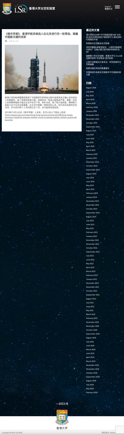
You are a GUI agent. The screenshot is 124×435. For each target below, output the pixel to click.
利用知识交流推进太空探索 (97, 43)
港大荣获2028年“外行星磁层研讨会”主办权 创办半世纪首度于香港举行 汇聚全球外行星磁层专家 (104, 37)
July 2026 (90, 91)
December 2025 (92, 115)
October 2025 (91, 123)
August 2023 (91, 216)
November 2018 (92, 369)
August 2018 (91, 380)
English (108, 6)
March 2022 (90, 271)
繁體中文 (108, 9)
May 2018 (90, 388)
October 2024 (91, 166)
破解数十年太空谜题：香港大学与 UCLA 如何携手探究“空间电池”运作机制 (104, 57)
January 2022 (91, 279)
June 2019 (90, 353)
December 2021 (92, 283)
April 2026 (90, 99)
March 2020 (90, 349)
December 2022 (92, 240)
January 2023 (91, 236)
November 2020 (92, 326)
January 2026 (91, 111)
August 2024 (91, 173)
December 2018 (92, 365)
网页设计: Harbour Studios (112, 433)
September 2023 (93, 212)
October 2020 (91, 330)
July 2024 (90, 177)
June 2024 (90, 181)
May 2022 (90, 263)
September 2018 (93, 377)
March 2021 (90, 314)
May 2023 (90, 228)
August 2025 (91, 130)
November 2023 (92, 205)
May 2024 (90, 185)
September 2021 (93, 294)
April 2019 (90, 357)
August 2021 (91, 298)
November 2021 (92, 287)
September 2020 (93, 334)
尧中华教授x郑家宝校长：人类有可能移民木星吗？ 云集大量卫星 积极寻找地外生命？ (104, 49)
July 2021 (90, 302)
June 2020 (90, 345)
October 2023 (91, 209)
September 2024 (93, 169)
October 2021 (91, 291)
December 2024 (92, 162)
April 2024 (90, 189)
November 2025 (92, 119)
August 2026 (91, 87)
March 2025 (90, 150)
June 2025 (90, 138)
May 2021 (90, 310)
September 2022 (93, 252)
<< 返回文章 (62, 403)
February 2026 (92, 107)
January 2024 (91, 197)
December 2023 (92, 201)
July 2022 (90, 255)
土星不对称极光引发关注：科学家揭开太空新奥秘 (103, 63)
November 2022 (92, 244)
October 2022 (91, 248)
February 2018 (92, 392)
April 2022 (90, 267)
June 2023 (90, 224)
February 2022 (92, 275)
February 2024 (92, 193)
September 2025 (93, 126)
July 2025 (90, 134)
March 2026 (90, 103)
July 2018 (90, 384)
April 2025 (90, 146)
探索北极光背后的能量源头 (97, 68)
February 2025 (92, 154)
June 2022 (90, 259)
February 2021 (92, 318)
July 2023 (90, 220)
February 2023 (92, 232)
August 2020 (91, 337)
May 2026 (90, 95)
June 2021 (90, 306)
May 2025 (90, 142)
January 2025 (91, 158)
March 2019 (90, 361)
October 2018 (91, 373)
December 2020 (92, 322)
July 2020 (90, 341)
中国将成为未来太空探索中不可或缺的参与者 (103, 73)
